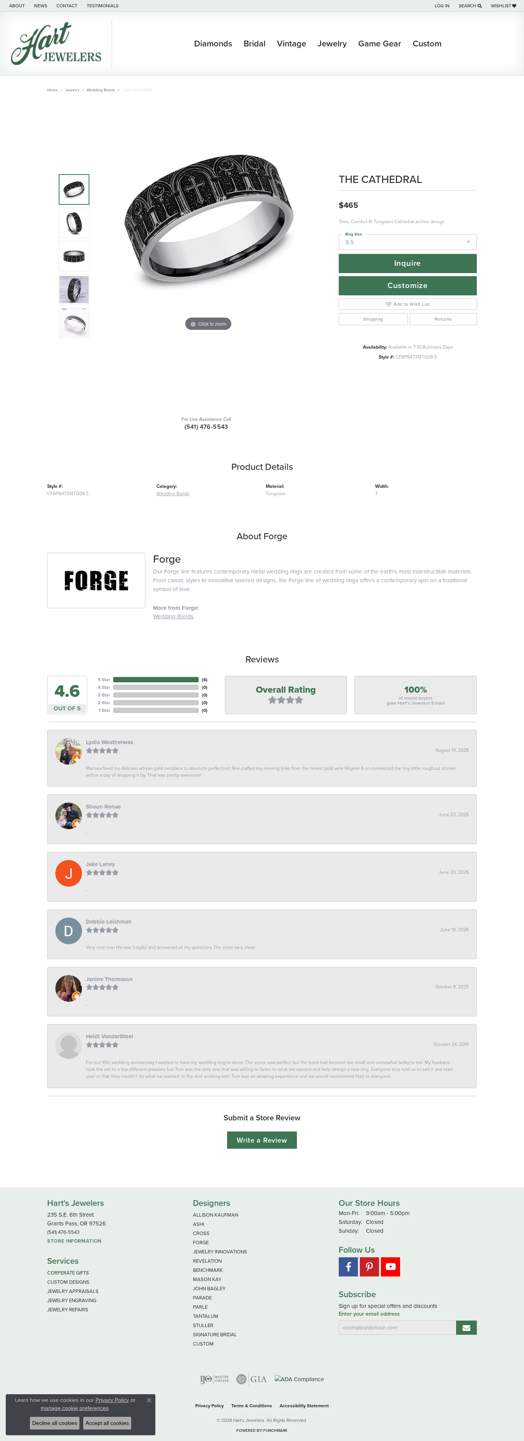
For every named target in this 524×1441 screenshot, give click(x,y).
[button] (441, 6)
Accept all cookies (107, 1423)
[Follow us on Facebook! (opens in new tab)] (348, 1266)
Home (52, 90)
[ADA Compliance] (299, 1379)
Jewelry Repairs (67, 1309)
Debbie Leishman (109, 921)
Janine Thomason (109, 979)
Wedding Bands (101, 90)
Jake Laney (100, 864)
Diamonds (213, 43)
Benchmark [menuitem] (208, 1270)
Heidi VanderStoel (109, 1036)
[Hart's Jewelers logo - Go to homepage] (58, 44)
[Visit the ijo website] (214, 1379)
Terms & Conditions (251, 1405)
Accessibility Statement (304, 1405)
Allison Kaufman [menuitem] (215, 1215)
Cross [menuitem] (201, 1233)
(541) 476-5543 (206, 426)
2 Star (104, 702)
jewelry (72, 90)
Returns (443, 319)
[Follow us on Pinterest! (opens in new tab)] (369, 1266)
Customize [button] (407, 285)
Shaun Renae (103, 806)
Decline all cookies (54, 1423)
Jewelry (332, 43)
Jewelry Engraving (71, 1300)
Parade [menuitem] (202, 1297)
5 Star (104, 679)
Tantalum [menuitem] (205, 1316)
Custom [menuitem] (203, 1343)
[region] (208, 256)
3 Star (104, 695)
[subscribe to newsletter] (466, 1328)
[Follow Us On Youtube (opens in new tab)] (390, 1266)
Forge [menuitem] (201, 1242)
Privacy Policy (209, 1405)
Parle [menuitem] (200, 1307)
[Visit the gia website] (251, 1379)
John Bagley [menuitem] (209, 1288)
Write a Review (262, 1140)
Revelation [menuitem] (207, 1261)
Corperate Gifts (68, 1272)
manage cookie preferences (75, 1408)
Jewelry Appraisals (73, 1291)
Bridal (254, 43)
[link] (16, 6)
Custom (427, 43)
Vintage (291, 43)
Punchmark (275, 1430)
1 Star (104, 710)
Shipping (373, 319)
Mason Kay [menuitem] (207, 1279)
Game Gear (379, 43)
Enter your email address (369, 1314)
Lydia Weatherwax (109, 742)
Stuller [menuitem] (203, 1325)
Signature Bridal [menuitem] (215, 1334)
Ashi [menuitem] (198, 1224)
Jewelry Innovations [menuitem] (220, 1251)
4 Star (104, 687)
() (205, 679)
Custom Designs (68, 1282)
